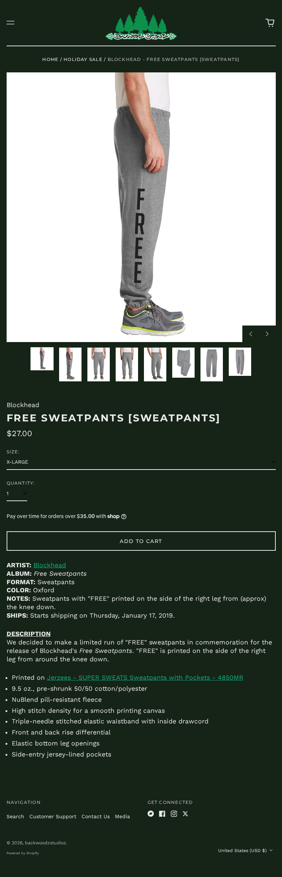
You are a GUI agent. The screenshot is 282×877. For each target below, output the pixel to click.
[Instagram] (174, 813)
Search (15, 816)
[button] (270, 23)
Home (50, 59)
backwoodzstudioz (45, 842)
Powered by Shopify (23, 853)
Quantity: (21, 483)
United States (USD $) (243, 850)
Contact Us (96, 816)
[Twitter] (185, 813)
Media (122, 816)
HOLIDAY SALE (83, 59)
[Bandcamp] (151, 813)
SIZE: (13, 451)
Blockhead (49, 565)
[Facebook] (162, 813)
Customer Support (52, 816)
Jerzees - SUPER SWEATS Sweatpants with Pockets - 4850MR (145, 677)
